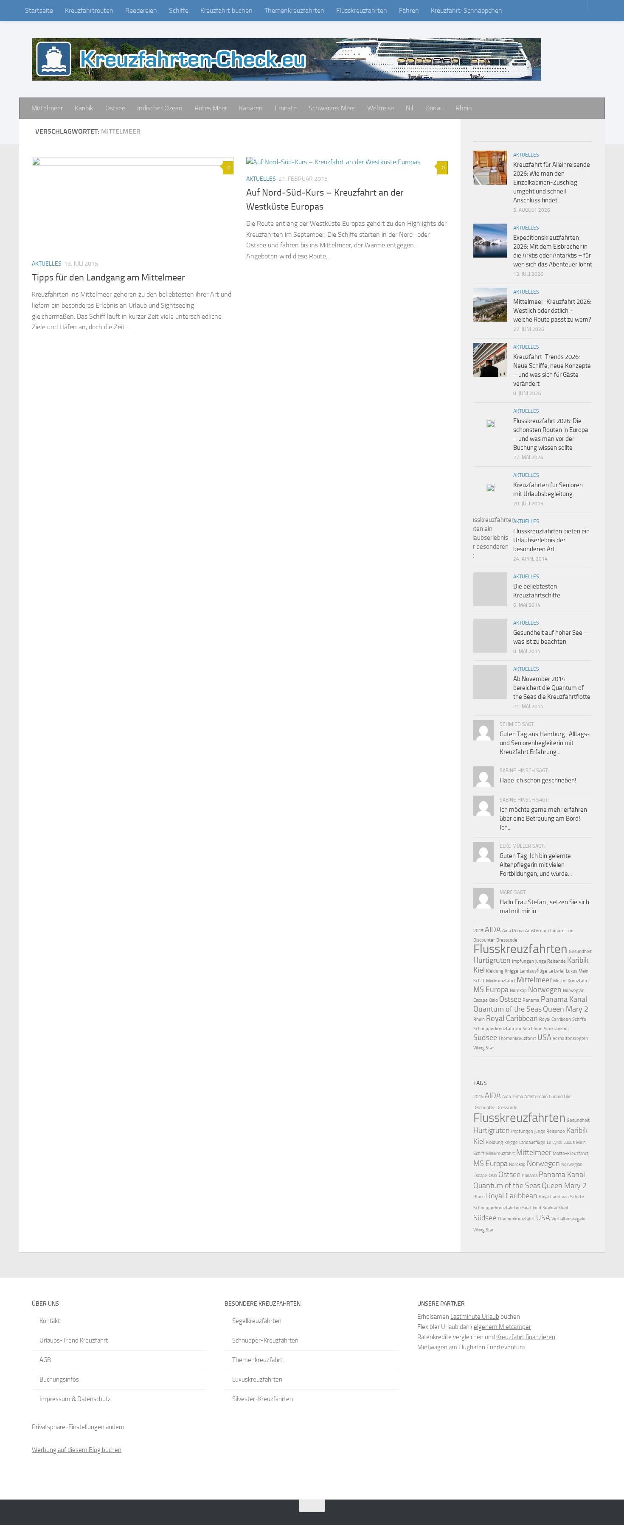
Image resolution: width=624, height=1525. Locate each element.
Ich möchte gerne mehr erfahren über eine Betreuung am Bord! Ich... (543, 818)
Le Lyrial (556, 971)
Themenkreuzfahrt (517, 1038)
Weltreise (380, 108)
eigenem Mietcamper (502, 1327)
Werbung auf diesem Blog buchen (76, 1450)
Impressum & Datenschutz (75, 1399)
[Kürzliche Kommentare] (547, 138)
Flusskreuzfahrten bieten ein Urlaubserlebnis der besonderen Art (551, 540)
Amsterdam (537, 931)
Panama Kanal (564, 999)
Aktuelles (47, 263)
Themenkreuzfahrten (294, 10)
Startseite (39, 10)
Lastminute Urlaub (474, 1316)
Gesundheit (580, 951)
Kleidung (494, 971)
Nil (409, 108)
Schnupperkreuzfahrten (497, 1029)
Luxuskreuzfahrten (257, 1379)
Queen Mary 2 (565, 1009)
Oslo (493, 1000)
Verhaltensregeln (570, 1038)
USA (544, 1037)
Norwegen (545, 989)
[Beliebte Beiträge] (518, 138)
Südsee (485, 1037)
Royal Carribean (555, 1019)
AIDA (493, 929)
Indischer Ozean (160, 108)
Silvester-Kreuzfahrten (262, 1399)
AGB (45, 1360)
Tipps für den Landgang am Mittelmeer (108, 277)
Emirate (286, 108)
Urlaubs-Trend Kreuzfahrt (73, 1340)
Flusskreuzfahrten (361, 10)
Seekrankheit (557, 1029)
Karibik (84, 108)
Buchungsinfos (59, 1379)
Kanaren (251, 108)
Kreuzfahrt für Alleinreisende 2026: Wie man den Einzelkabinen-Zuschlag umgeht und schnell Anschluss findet (551, 182)
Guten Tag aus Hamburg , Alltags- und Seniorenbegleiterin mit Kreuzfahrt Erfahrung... (545, 743)
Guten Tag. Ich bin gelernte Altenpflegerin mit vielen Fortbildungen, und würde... (536, 864)
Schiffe (178, 10)
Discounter (484, 940)
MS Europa (491, 989)
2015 (478, 931)
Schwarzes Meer (332, 108)
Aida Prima (513, 931)
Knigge (511, 971)
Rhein (463, 108)
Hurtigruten (492, 960)
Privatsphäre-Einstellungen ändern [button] (78, 1427)
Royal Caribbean (512, 1018)
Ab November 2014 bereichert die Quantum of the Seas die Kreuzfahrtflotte (551, 688)
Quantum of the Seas (507, 1009)
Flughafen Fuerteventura (491, 1347)
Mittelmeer (47, 108)
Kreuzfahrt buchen (226, 10)
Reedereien (141, 10)
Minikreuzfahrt (500, 981)
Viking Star (483, 1048)
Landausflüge (533, 971)
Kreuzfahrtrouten (89, 10)
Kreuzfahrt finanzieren (525, 1337)
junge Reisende (550, 961)
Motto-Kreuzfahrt (571, 981)
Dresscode (506, 940)
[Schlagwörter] (577, 138)
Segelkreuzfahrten (256, 1321)
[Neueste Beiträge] (488, 138)
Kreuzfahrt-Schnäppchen (466, 10)
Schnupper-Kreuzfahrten (265, 1340)
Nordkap (518, 990)
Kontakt (49, 1321)
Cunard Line (561, 931)
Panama (531, 1000)
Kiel (479, 970)
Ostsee (115, 108)
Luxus (571, 971)
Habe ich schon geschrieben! (538, 780)
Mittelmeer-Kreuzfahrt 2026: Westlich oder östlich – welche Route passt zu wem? (552, 310)
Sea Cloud (532, 1029)
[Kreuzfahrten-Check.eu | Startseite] (286, 59)
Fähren (409, 10)
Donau (434, 108)
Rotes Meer (210, 108)
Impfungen (523, 961)
